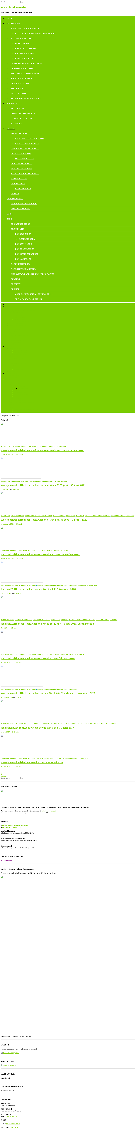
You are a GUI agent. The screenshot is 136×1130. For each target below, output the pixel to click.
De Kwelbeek (18, 184)
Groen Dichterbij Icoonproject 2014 (34, 294)
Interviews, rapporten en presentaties (32, 274)
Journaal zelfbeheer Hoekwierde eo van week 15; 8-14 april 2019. (37, 727)
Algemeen (5, 446)
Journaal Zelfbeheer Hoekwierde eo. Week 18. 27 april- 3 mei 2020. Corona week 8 (47, 623)
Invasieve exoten (24, 159)
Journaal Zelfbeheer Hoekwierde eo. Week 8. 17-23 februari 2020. (38, 658)
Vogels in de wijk (20, 134)
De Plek (15, 194)
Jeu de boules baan (21, 78)
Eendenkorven (23, 189)
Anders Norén (14, 1127)
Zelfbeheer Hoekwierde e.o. (26, 98)
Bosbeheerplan (27, 239)
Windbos (64, 550)
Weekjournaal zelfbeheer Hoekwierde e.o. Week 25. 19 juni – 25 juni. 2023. (43, 485)
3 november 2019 (7, 697)
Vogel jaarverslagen (27, 144)
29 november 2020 (7, 559)
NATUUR (11, 129)
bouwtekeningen (24, 53)
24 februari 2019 (6, 767)
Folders (15, 279)
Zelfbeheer (61, 446)
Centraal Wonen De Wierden (26, 63)
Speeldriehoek (48, 446)
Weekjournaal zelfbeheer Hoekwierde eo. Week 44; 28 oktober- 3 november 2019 (48, 693)
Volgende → (5, 776)
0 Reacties (17, 593)
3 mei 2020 (4, 628)
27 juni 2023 (5, 489)
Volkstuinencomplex (87, 585)
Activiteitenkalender (23, 269)
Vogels (72, 654)
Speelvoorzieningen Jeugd (25, 73)
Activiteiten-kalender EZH (12, 827)
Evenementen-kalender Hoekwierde (15, 825)
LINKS (10, 214)
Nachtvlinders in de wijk (25, 174)
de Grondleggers (20, 224)
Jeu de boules (34, 446)
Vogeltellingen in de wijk (29, 139)
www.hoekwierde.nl (15, 7)
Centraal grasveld (9, 550)
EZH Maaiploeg (23, 259)
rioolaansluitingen (26, 48)
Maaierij (80, 516)
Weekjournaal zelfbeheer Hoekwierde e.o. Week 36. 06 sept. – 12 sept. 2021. (44, 519)
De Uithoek (30, 516)
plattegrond (22, 43)
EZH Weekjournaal (19, 446)
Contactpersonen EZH (23, 113)
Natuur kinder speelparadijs (97, 516)
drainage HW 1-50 (24, 58)
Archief (15, 289)
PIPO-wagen (17, 88)
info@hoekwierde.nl (49, 811)
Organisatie (17, 229)
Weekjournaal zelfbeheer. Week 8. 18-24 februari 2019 (32, 762)
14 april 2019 (5, 732)
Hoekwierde (13, 23)
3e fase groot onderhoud (29, 299)
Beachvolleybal (20, 83)
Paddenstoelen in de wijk (25, 149)
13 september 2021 (7, 524)
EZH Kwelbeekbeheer (26, 254)
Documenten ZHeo (21, 264)
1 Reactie (19, 524)
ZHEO (9, 219)
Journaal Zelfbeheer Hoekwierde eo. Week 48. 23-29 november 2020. (40, 554)
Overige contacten (21, 118)
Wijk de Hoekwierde (22, 38)
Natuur (54, 724)
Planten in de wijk (21, 154)
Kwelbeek (70, 516)
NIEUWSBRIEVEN (15, 199)
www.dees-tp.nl (12, 1116)
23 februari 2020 (6, 663)
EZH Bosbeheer (23, 234)
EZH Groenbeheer (24, 249)
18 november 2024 (7, 455)
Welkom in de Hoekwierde (25, 28)
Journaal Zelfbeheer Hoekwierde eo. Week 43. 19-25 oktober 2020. (38, 589)
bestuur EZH (17, 108)
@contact (16, 123)
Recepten (16, 284)
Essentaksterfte (20, 209)
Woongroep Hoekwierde (24, 204)
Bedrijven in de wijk (22, 68)
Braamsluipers (17, 481)
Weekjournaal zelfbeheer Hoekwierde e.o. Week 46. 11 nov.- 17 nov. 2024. (42, 450)
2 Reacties (15, 489)
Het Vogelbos (18, 93)
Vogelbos (129, 516)
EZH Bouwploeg (23, 244)
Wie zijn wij (13, 103)
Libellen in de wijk (21, 164)
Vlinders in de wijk (21, 169)
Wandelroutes (19, 179)
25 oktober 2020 (6, 593)
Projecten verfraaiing (54, 758)
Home (9, 18)
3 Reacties (19, 455)
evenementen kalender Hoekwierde (35, 33)
